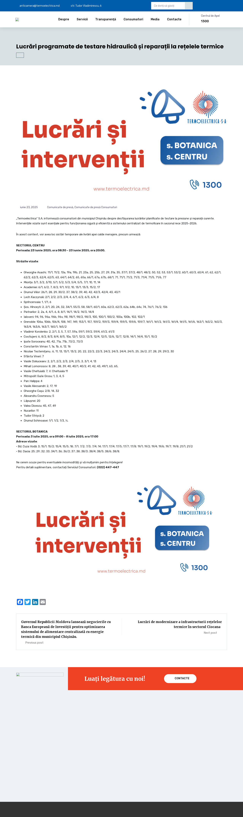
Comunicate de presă (60, 207)
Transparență (105, 19)
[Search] (189, 5)
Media (155, 19)
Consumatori (133, 19)
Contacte (174, 19)
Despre (63, 19)
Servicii (82, 19)
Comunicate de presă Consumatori (95, 207)
